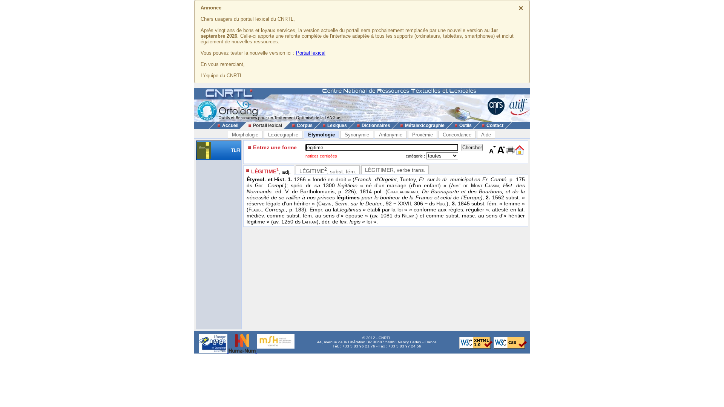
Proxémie (422, 135)
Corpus (305, 125)
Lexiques (337, 125)
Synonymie (357, 135)
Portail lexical (310, 53)
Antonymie (390, 135)
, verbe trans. (395, 170)
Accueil (230, 125)
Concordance (457, 135)
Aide (486, 135)
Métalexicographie (425, 125)
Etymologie (321, 135)
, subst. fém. (327, 170)
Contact (494, 125)
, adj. (271, 170)
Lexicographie (283, 135)
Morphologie (245, 135)
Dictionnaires (376, 125)
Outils (465, 125)
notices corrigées (321, 156)
